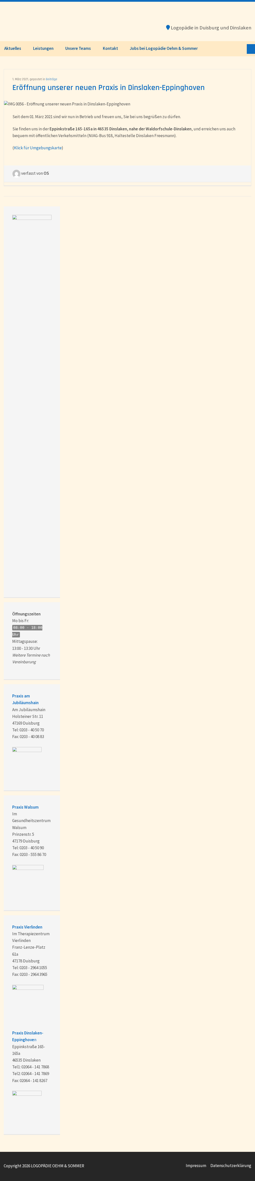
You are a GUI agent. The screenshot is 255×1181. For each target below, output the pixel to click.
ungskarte (52, 148)
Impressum (196, 1165)
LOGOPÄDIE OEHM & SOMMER (42, 21)
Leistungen (43, 48)
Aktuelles (12, 48)
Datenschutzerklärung (230, 1165)
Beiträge (51, 79)
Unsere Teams (78, 48)
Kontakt (110, 48)
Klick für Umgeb (28, 148)
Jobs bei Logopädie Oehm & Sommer (164, 48)
